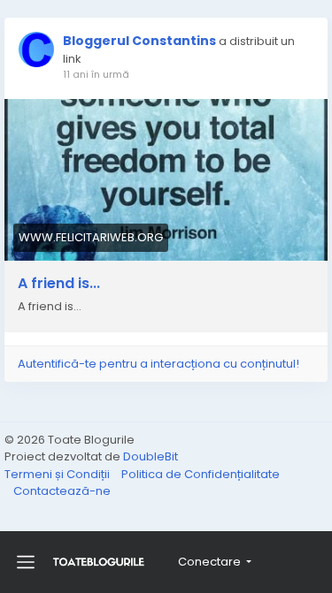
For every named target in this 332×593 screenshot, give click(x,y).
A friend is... (59, 283)
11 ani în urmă (96, 74)
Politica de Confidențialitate (200, 474)
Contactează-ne (62, 491)
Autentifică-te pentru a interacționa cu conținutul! (158, 363)
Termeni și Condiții (58, 474)
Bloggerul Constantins (139, 40)
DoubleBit (150, 456)
